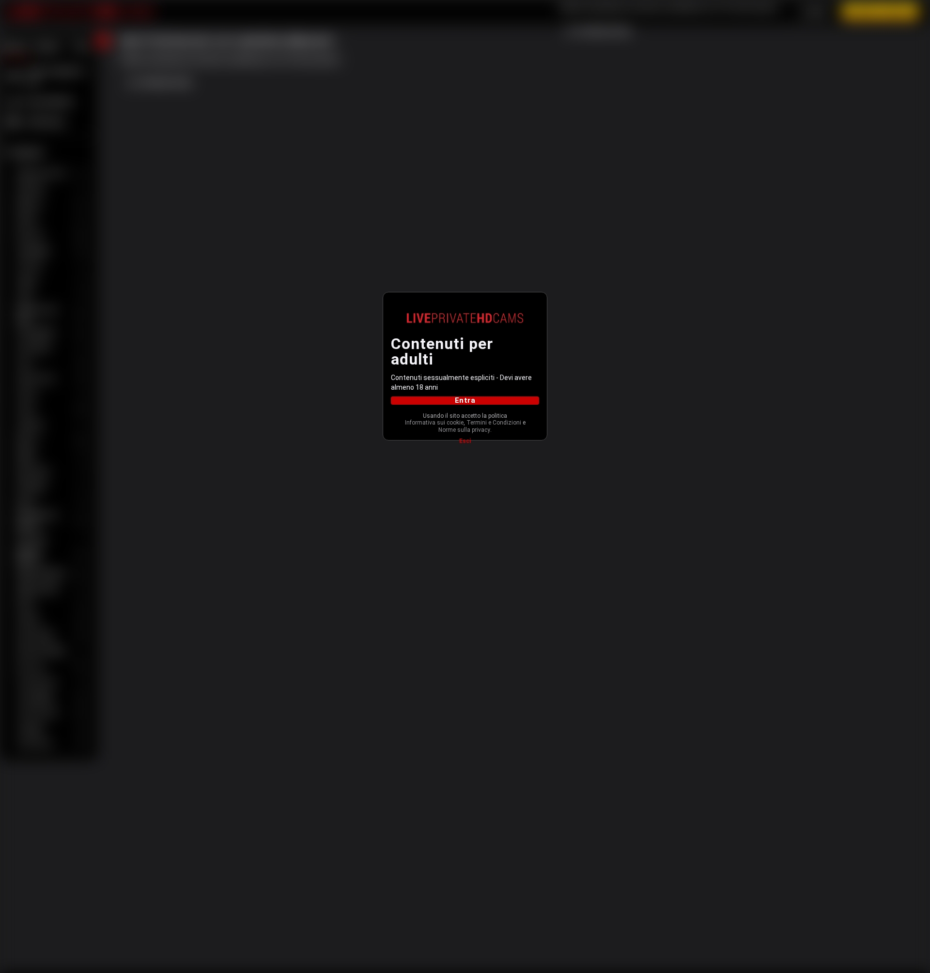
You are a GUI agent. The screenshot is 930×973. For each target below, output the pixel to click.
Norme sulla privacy (464, 429)
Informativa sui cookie (434, 422)
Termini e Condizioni (493, 422)
